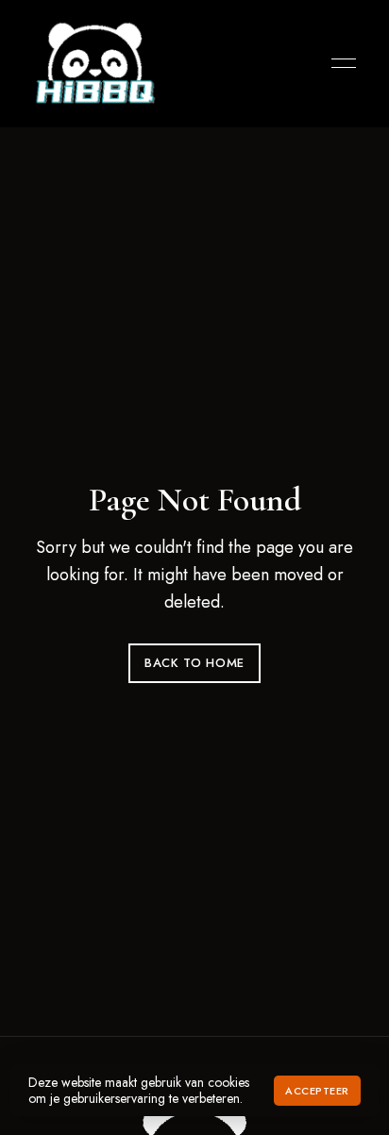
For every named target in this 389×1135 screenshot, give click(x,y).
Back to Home (194, 663)
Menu (339, 63)
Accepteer (317, 1090)
